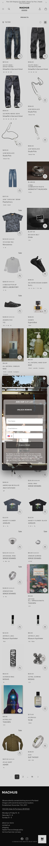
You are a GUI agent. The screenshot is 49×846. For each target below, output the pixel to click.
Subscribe (24, 445)
